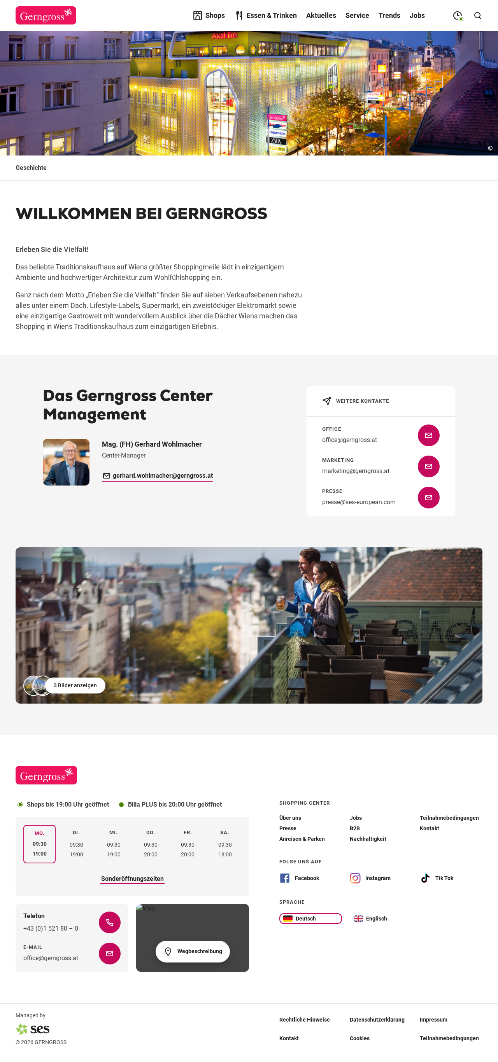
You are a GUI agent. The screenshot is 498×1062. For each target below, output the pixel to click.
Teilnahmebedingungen (449, 1038)
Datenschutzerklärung (377, 1020)
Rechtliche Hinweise (304, 1020)
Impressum (433, 1020)
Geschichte (31, 167)
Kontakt (289, 1038)
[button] (65, 686)
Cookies (360, 1038)
